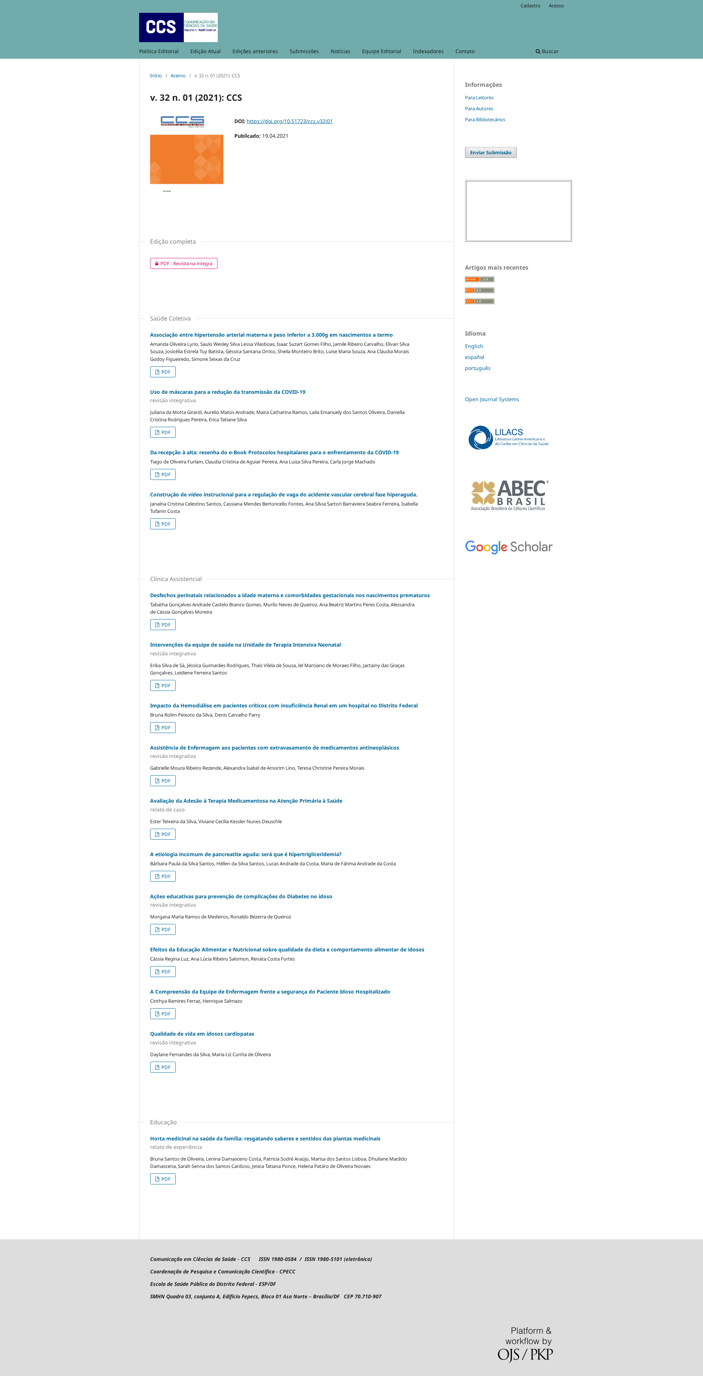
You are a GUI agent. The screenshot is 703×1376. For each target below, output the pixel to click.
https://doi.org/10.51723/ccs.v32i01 (290, 121)
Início (156, 75)
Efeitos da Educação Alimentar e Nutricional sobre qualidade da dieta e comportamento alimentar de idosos (287, 949)
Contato (465, 51)
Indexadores (428, 51)
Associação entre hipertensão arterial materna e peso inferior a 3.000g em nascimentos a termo (271, 334)
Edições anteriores (255, 51)
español (474, 357)
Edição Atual (205, 51)
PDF (165, 372)
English (474, 346)
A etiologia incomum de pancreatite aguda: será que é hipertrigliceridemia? (246, 854)
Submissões (304, 51)
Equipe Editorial (381, 51)
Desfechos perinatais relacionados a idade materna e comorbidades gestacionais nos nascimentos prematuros (290, 595)
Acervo (178, 75)
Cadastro (530, 5)
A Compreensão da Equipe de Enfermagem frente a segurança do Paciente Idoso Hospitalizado (270, 991)
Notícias (340, 51)
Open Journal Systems (492, 399)
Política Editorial (159, 51)
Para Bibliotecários (485, 119)
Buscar (549, 51)
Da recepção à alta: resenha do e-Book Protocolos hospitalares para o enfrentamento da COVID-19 (274, 452)
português (478, 368)
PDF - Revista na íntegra (181, 263)
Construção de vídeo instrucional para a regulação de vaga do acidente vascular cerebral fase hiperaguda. (283, 494)
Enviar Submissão (491, 152)
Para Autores (479, 108)
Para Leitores (479, 97)
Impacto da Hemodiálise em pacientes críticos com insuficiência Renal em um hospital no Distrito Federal (284, 705)
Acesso (556, 5)
